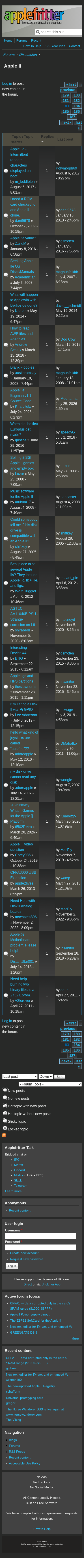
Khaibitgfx (23, 406)
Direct (28, 1284)
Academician (25, 277)
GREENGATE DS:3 (23, 1332)
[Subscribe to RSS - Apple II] (4, 1136)
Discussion (28, 54)
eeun (64, 990)
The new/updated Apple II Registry (30, 1386)
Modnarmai (69, 398)
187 (72, 117)
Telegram (20, 1185)
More (75, 1338)
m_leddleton (25, 182)
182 (77, 101)
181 (66, 101)
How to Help (42, 1529)
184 (77, 106)
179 (66, 95)
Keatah (20, 311)
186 (77, 111)
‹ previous (71, 87)
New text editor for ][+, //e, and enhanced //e (41, 1326)
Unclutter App (50, 1284)
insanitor (67, 681)
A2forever (22, 1001)
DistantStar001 (22, 961)
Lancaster (68, 497)
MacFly (66, 850)
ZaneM (20, 243)
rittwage (66, 710)
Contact (74, 46)
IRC (16, 1159)
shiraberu (22, 630)
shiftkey (21, 546)
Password (13, 1241)
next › (66, 122)
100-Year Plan (55, 46)
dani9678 (22, 221)
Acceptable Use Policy (24, 1463)
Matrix (18, 1165)
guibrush (12, 1368)
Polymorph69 (66, 168)
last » (79, 125)
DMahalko (68, 743)
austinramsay (25, 373)
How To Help (32, 46)
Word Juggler (25, 591)
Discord (19, 1170)
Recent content (19, 1210)
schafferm (13, 1391)
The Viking (13, 1419)
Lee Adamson (26, 715)
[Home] (34, 23)
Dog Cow (67, 339)
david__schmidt (68, 306)
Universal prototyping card (24, 1398)
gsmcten (67, 241)
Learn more (13, 1191)
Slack (18, 1180)
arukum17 (23, 502)
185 (66, 111)
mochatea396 (26, 917)
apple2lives (24, 883)
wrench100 (14, 1379)
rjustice (20, 440)
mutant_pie (69, 578)
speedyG (67, 432)
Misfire (19, 1175)
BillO (19, 658)
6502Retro (23, 827)
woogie (66, 780)
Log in (7, 83)
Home (8, 40)
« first (71, 84)
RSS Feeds (17, 1451)
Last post (65, 139)
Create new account (24, 1253)
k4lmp (65, 878)
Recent (36, 40)
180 (77, 95)
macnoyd (67, 619)
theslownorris (25, 687)
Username (13, 1230)
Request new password (26, 1259)
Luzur (19, 474)
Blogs (13, 1440)
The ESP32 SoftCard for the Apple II (35, 1320)
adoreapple (24, 754)
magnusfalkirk (67, 272)
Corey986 (23, 855)
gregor (10, 1403)
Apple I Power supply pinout (30, 1314)
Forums (21, 40)
